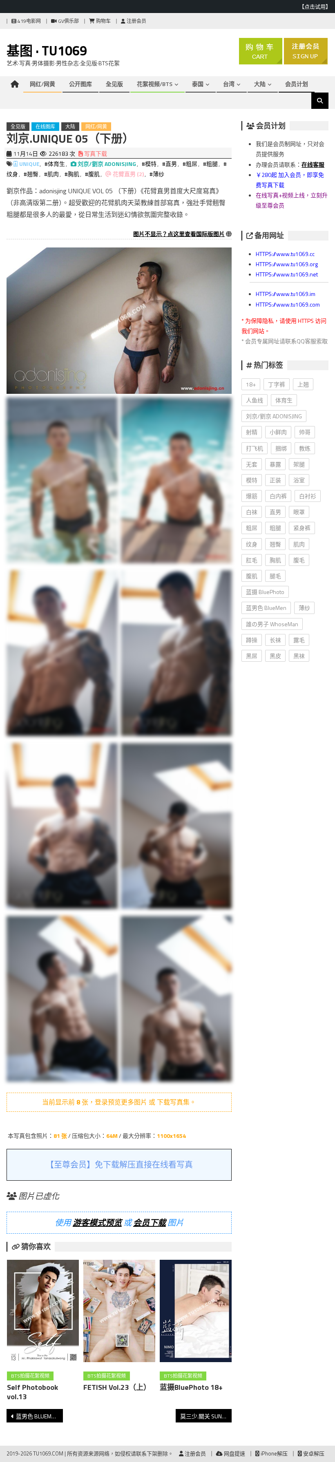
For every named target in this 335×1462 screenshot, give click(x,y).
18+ (251, 384)
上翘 (303, 384)
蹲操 (251, 640)
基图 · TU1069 (47, 50)
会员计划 (296, 84)
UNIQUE (29, 163)
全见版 (114, 84)
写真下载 (95, 153)
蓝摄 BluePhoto (265, 591)
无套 (251, 464)
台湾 (228, 84)
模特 (251, 480)
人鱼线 (254, 400)
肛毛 (251, 560)
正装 (275, 480)
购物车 (103, 21)
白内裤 (278, 496)
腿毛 (275, 576)
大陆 (260, 84)
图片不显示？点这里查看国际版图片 (179, 234)
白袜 (251, 512)
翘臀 (275, 544)
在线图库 (45, 126)
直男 (275, 512)
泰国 (197, 84)
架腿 (299, 464)
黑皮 (275, 655)
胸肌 (275, 560)
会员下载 (149, 1222)
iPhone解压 (273, 1453)
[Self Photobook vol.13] (43, 1313)
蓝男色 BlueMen (266, 607)
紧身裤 (301, 527)
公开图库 (80, 84)
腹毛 (299, 560)
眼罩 (299, 512)
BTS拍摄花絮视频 (30, 1376)
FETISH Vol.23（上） (117, 1387)
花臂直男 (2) (128, 174)
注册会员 (135, 21)
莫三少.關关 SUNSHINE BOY (206, 1416)
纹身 (251, 544)
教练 (304, 448)
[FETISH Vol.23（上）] (119, 1313)
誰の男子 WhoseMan (272, 624)
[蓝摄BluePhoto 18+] (196, 1313)
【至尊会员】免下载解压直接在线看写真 (119, 1164)
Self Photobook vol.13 (32, 1392)
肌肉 (299, 544)
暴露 (275, 464)
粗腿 (275, 527)
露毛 (299, 640)
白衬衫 (307, 496)
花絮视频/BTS (154, 84)
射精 (251, 432)
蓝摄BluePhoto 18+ (191, 1387)
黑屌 (251, 655)
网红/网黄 (42, 84)
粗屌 (251, 527)
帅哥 (304, 432)
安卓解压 (313, 1453)
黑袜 (299, 655)
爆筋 (251, 496)
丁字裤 (276, 384)
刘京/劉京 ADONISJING (107, 163)
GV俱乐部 (68, 21)
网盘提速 (234, 1453)
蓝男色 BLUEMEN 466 (39, 1416)
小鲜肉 (278, 432)
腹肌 (251, 576)
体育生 (284, 400)
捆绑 (281, 448)
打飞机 (254, 448)
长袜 (275, 640)
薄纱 (304, 607)
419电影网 (28, 21)
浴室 (299, 480)
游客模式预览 (97, 1222)
